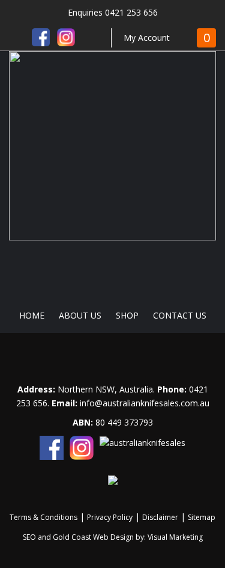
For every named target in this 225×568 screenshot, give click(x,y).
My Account (147, 37)
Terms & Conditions (43, 517)
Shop (127, 315)
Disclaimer (160, 517)
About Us (80, 315)
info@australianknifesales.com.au (144, 403)
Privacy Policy (110, 517)
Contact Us (179, 315)
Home (31, 315)
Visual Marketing (175, 537)
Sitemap (201, 517)
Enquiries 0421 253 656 (113, 12)
